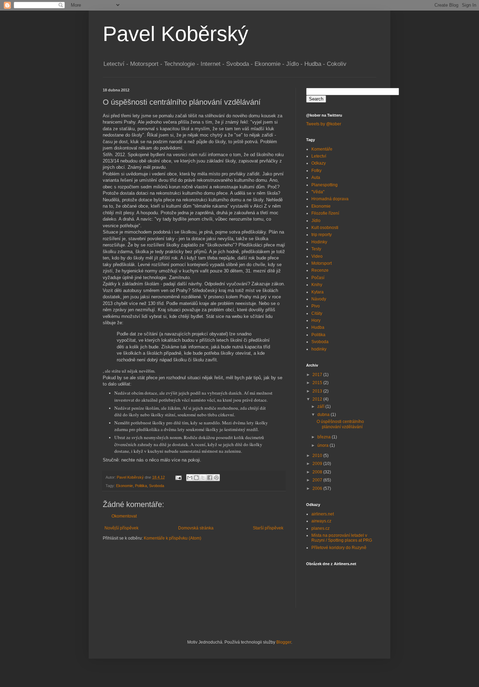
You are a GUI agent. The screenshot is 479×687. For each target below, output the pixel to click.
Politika (141, 486)
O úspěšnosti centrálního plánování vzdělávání (340, 424)
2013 (317, 391)
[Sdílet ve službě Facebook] (209, 477)
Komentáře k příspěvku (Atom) (172, 538)
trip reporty (321, 234)
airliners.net (322, 514)
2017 (317, 374)
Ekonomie (124, 486)
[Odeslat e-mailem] (189, 477)
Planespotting (324, 184)
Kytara (317, 292)
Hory (316, 320)
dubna (324, 414)
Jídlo (316, 220)
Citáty (316, 313)
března (324, 437)
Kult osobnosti (324, 227)
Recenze (320, 270)
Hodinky (319, 242)
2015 (317, 382)
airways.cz (321, 521)
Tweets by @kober (323, 124)
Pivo (315, 306)
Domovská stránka (196, 528)
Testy (316, 249)
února (323, 445)
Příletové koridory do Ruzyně (338, 547)
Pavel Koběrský (175, 34)
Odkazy (318, 163)
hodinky (318, 349)
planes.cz (320, 528)
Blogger (283, 642)
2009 (317, 463)
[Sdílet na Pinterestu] (216, 477)
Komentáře (321, 149)
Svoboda (156, 486)
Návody (318, 299)
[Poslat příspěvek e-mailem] (178, 477)
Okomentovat (124, 516)
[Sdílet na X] (203, 477)
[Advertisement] (185, 562)
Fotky (316, 170)
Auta (315, 177)
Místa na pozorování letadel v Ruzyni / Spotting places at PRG (341, 538)
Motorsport (321, 263)
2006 (317, 488)
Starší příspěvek (268, 528)
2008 (317, 472)
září (321, 406)
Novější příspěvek (121, 528)
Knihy (316, 284)
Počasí (317, 277)
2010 (317, 455)
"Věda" (317, 191)
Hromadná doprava (330, 198)
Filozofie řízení (325, 213)
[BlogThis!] (196, 477)
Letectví (318, 156)
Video (317, 256)
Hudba (317, 327)
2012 (317, 399)
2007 (317, 480)
